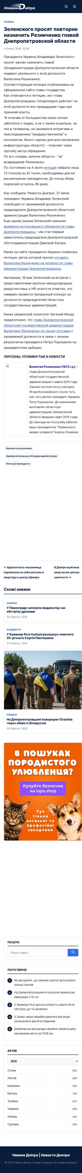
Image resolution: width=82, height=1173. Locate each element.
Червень (42, 1108)
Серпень (42, 1124)
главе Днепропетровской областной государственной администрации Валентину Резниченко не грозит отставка (39, 325)
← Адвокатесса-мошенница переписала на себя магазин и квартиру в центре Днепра (24, 572)
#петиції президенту (18, 463)
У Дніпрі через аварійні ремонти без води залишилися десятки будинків (42, 1019)
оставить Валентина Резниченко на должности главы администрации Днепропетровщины (38, 263)
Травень (42, 1101)
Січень (42, 1070)
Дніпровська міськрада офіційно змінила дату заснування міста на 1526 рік (45, 1031)
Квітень (42, 1093)
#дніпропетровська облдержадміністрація (31, 456)
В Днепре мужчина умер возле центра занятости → (66, 572)
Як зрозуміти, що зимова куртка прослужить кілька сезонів (45, 982)
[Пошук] (66, 6)
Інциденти (14, 629)
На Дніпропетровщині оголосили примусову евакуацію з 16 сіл (44, 995)
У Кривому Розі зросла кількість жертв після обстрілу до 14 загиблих (44, 1007)
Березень (42, 1085)
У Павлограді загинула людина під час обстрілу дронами (36, 609)
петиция (49, 167)
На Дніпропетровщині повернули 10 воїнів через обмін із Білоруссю (39, 721)
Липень (42, 1116)
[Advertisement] (41, 513)
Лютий (42, 1078)
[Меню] (74, 6)
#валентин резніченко (19, 448)
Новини (9, 22)
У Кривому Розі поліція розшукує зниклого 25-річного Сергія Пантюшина (40, 636)
